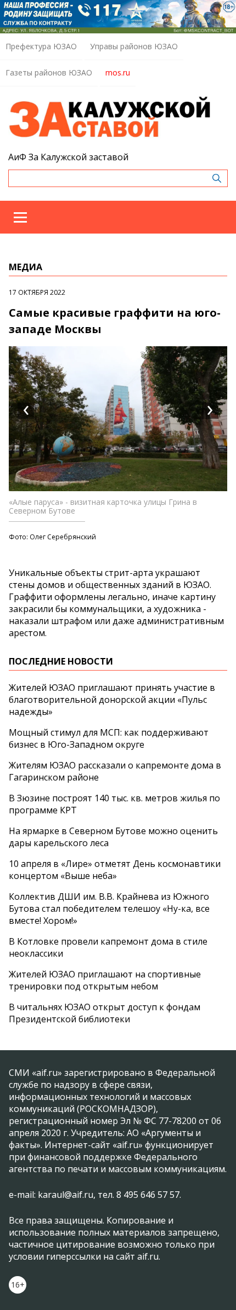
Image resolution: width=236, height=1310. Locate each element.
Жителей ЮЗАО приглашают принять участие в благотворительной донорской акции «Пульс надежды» (112, 700)
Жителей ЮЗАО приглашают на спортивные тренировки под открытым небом (105, 980)
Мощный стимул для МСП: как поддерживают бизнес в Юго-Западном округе (109, 738)
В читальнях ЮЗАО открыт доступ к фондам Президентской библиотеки (104, 1013)
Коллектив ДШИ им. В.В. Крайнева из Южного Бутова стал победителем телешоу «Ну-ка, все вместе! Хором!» (109, 908)
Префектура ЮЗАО (41, 46)
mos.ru (117, 72)
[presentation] (26, 411)
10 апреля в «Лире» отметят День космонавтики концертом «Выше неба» (115, 870)
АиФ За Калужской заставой (68, 157)
